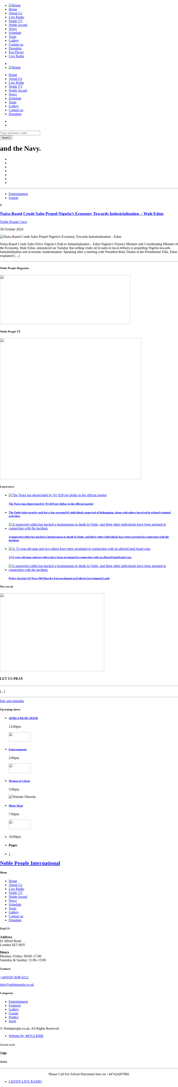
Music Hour (16, 805)
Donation (15, 48)
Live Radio (16, 17)
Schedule (15, 33)
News (13, 29)
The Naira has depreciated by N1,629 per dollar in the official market (51, 503)
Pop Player (16, 52)
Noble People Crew (13, 222)
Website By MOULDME (26, 1036)
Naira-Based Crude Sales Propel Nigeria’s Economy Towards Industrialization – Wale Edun (81, 213)
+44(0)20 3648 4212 (14, 977)
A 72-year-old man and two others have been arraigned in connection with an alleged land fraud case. (70, 557)
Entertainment (18, 194)
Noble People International (30, 863)
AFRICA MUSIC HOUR (23, 718)
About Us (15, 13)
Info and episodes (12, 701)
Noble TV (16, 21)
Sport (12, 1021)
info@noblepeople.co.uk (17, 984)
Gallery (14, 40)
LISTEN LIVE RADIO (25, 1081)
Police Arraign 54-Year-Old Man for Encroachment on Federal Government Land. (59, 578)
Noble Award (18, 25)
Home (13, 9)
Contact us (16, 44)
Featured (15, 1005)
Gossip (13, 198)
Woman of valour (19, 781)
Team (12, 36)
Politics (14, 1017)
